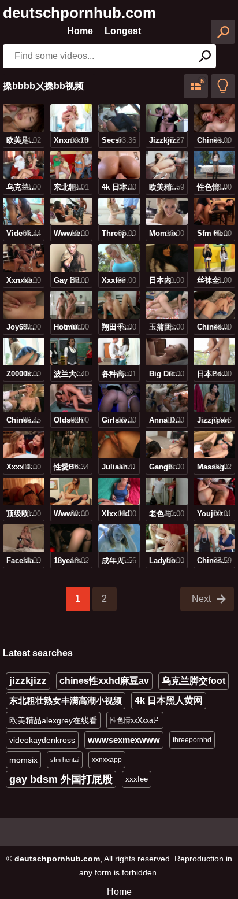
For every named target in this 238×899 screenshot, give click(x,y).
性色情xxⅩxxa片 (135, 720)
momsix (23, 759)
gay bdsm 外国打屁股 (61, 779)
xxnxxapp (107, 760)
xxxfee (136, 779)
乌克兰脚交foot (193, 681)
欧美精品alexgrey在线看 (53, 720)
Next (201, 599)
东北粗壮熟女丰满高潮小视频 (65, 700)
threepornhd (192, 740)
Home (80, 31)
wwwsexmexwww (124, 740)
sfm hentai (64, 759)
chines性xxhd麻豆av (104, 681)
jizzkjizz (28, 680)
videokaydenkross (42, 740)
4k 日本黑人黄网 (169, 700)
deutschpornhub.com (79, 13)
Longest (123, 31)
